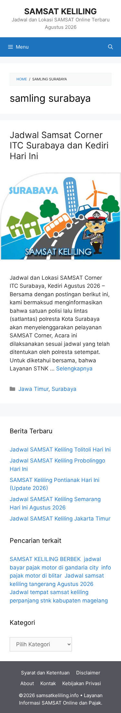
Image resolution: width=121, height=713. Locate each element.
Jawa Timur (33, 389)
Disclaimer (88, 673)
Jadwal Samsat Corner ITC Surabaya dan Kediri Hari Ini (59, 145)
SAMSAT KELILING (60, 11)
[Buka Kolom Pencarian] (110, 47)
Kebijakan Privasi (81, 683)
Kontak (48, 683)
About (27, 683)
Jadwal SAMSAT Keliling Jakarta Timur (60, 518)
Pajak (95, 703)
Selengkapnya (74, 368)
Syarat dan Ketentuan (45, 673)
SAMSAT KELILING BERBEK (45, 559)
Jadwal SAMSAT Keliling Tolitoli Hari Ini (60, 449)
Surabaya (64, 389)
